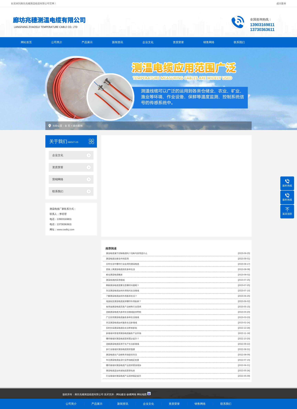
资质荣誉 (178, 42)
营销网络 (57, 179)
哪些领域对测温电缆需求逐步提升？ (122, 338)
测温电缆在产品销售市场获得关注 (121, 354)
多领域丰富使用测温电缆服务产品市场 (123, 333)
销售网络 (208, 42)
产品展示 (87, 42)
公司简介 (56, 42)
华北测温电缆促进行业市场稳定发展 (122, 360)
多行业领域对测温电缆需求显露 (120, 349)
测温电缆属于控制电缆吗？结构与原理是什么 (126, 253)
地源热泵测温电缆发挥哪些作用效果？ (123, 301)
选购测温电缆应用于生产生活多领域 (122, 344)
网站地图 (142, 394)
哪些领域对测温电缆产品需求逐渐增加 (123, 365)
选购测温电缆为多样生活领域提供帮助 (123, 312)
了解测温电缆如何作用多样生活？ (121, 296)
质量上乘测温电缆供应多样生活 (120, 269)
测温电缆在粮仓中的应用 (117, 258)
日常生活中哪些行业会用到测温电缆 (122, 264)
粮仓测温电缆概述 (114, 274)
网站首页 (26, 42)
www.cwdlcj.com (65, 229)
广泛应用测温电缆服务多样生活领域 (122, 317)
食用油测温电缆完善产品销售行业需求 (123, 306)
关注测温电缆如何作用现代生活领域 (122, 290)
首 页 (67, 125)
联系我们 (239, 42)
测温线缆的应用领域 (115, 280)
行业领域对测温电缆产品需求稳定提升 (123, 376)
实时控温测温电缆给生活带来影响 (121, 328)
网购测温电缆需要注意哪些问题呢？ (122, 285)
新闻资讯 (117, 42)
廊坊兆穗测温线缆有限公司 (89, 394)
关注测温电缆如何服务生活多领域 (121, 322)
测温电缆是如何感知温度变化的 (120, 370)
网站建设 (121, 394)
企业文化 (147, 42)
